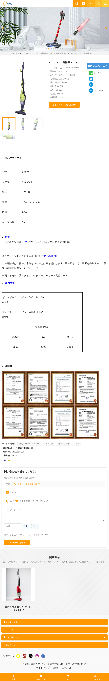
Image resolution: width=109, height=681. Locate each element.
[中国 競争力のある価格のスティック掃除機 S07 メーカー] (18, 584)
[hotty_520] (4, 460)
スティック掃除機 (40, 53)
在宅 (17, 53)
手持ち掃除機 (48, 256)
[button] (46, 48)
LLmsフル (66, 667)
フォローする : (8, 656)
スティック (48, 444)
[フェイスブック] (43, 656)
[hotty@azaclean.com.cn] (8, 460)
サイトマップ (43, 667)
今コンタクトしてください (64, 105)
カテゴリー (26, 53)
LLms (55, 667)
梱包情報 (10, 283)
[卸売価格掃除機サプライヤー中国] (54, 29)
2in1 (25, 241)
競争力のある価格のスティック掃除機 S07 (19, 608)
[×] (31, 656)
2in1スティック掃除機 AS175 (27, 484)
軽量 (77, 444)
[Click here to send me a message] (91, 79)
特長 (7, 237)
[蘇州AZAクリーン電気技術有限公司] (8, 3)
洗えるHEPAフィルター (29, 444)
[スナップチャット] (18, 656)
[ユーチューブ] (24, 656)
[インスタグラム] (37, 656)
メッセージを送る (17, 542)
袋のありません (64, 444)
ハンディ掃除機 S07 (58, 53)
